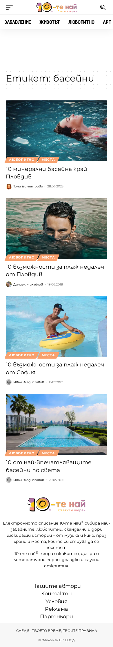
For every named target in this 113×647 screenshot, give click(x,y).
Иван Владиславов (28, 382)
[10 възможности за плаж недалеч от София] (56, 326)
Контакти (56, 593)
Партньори (56, 616)
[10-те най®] (56, 7)
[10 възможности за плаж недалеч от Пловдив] (56, 228)
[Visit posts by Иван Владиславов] (9, 382)
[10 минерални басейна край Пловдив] (56, 130)
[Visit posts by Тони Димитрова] (9, 186)
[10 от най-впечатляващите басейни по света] (56, 424)
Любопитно (21, 160)
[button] (11, 7)
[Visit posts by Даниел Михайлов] (9, 284)
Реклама (56, 609)
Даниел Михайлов (28, 284)
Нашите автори (56, 586)
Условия (56, 601)
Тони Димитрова (28, 186)
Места (48, 160)
